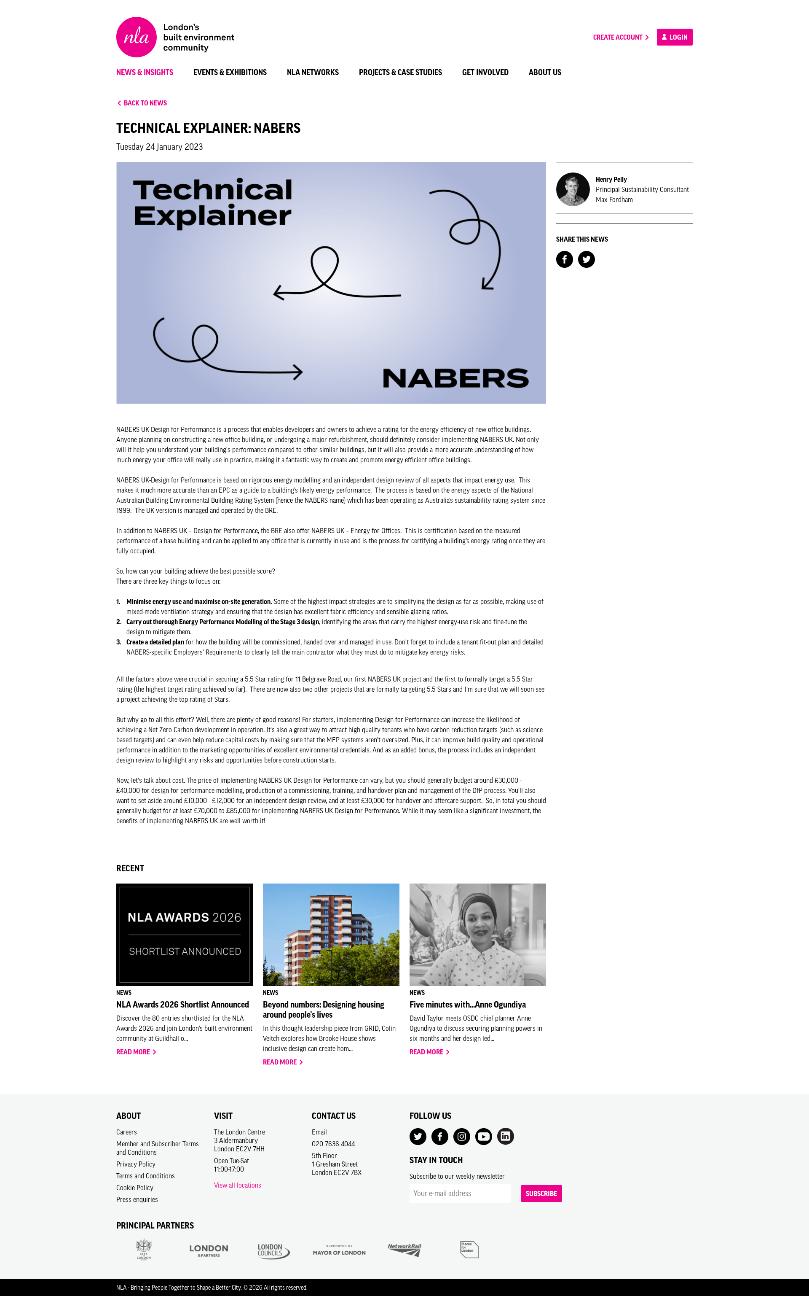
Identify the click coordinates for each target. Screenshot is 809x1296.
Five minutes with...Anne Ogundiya (468, 1004)
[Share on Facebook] (564, 258)
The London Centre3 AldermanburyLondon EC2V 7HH (239, 1140)
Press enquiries (137, 1199)
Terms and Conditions (145, 1176)
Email (319, 1132)
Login (678, 37)
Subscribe (541, 1193)
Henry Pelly (611, 179)
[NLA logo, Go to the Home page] (175, 37)
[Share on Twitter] (586, 258)
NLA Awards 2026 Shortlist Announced (182, 1004)
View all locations (237, 1185)
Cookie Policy (134, 1187)
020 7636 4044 (333, 1144)
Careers (126, 1132)
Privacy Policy (135, 1164)
